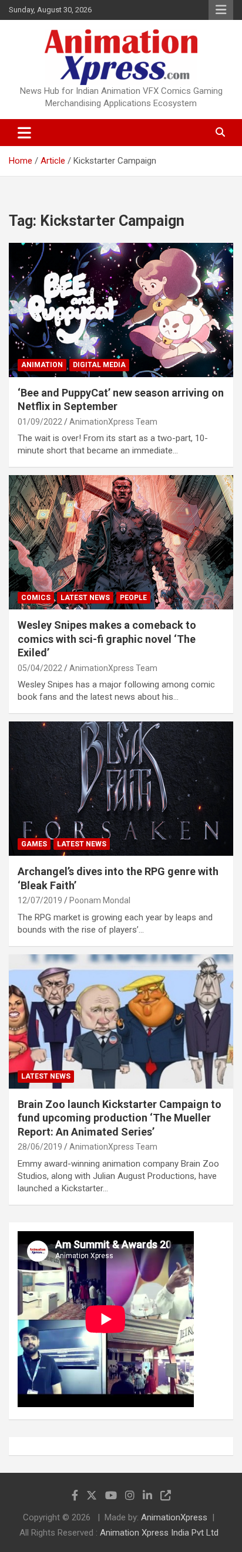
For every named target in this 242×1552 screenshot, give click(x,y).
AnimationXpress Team (113, 421)
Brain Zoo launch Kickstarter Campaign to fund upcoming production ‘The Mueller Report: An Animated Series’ (119, 1118)
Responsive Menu (221, 10)
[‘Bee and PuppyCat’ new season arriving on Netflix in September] (121, 310)
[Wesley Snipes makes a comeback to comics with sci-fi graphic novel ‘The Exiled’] (121, 543)
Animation (42, 365)
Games (34, 844)
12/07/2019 (40, 900)
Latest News (85, 598)
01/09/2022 (40, 421)
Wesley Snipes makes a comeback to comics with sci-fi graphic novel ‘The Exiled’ (107, 639)
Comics (36, 598)
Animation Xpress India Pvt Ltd (159, 1532)
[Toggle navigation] (24, 132)
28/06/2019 (40, 1146)
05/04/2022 (40, 668)
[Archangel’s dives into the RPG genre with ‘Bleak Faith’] (121, 789)
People (133, 598)
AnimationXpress (174, 1517)
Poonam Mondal (99, 900)
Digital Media (99, 365)
